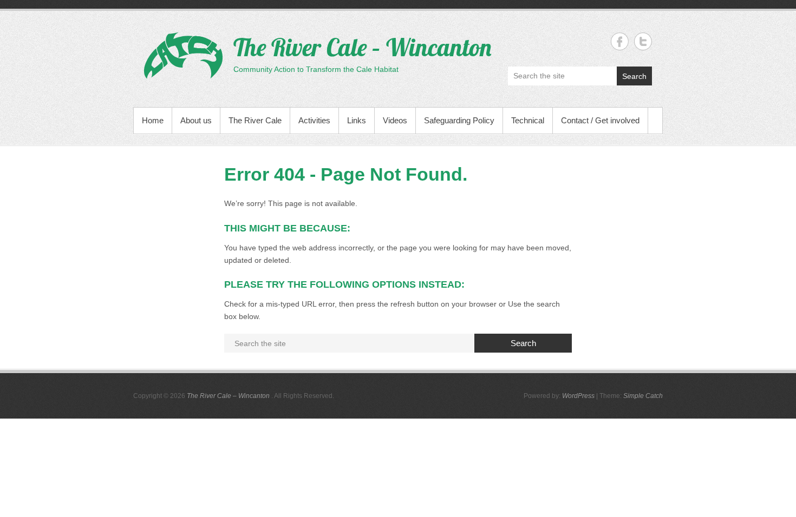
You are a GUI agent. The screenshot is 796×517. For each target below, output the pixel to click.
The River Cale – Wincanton (362, 47)
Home (153, 120)
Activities (314, 120)
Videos (395, 120)
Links (356, 120)
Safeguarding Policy (459, 120)
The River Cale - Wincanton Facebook (620, 41)
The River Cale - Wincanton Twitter (643, 41)
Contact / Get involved (600, 120)
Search (634, 76)
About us (196, 120)
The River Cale (255, 120)
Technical (527, 120)
